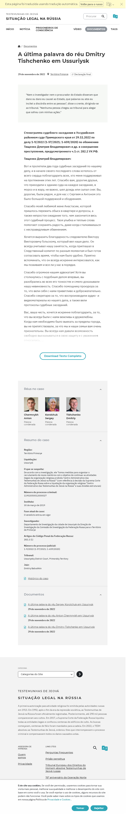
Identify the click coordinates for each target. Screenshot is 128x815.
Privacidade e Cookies (58, 799)
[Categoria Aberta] (79, 674)
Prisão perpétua (55, 758)
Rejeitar (99, 808)
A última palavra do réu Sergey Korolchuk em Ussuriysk (60, 604)
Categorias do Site (32, 674)
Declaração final (82, 74)
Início (10, 29)
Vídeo (78, 29)
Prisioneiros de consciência (47, 29)
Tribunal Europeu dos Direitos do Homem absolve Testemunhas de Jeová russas (66, 768)
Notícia (25, 29)
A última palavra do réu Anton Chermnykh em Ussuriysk (61, 615)
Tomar (80, 808)
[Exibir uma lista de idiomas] (110, 4)
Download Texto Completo (62, 356)
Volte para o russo (91, 4)
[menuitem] (10, 29)
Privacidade (25, 763)
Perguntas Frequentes (59, 752)
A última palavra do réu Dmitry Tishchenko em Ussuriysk (61, 626)
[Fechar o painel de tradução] (122, 4)
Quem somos (22, 756)
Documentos (96, 29)
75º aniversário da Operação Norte (66, 777)
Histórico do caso (38, 578)
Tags (114, 29)
